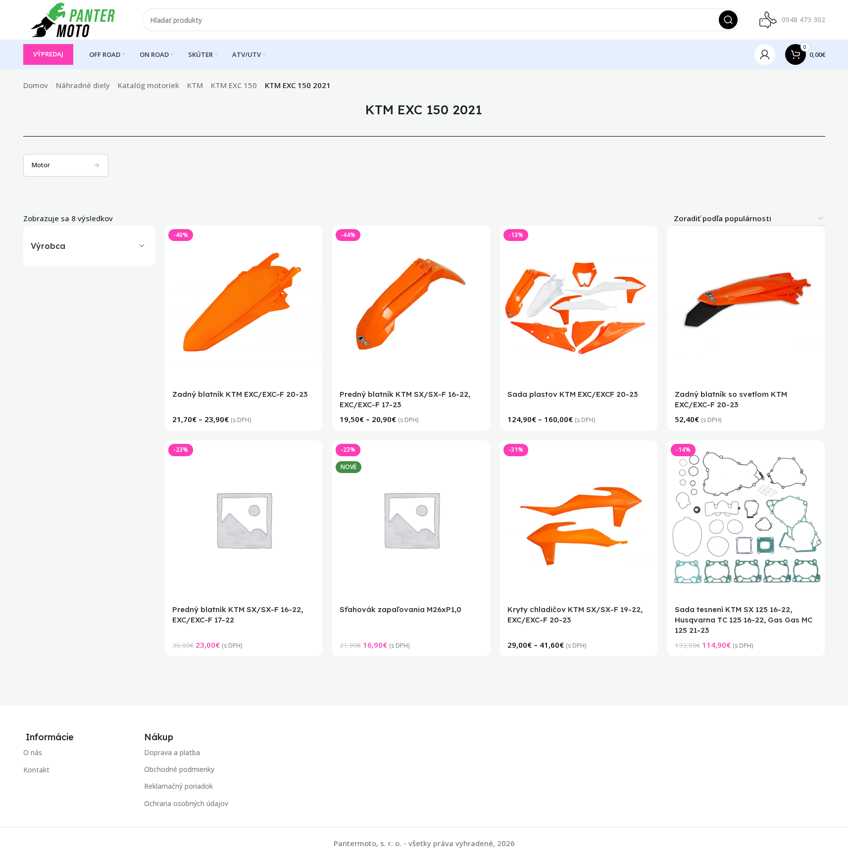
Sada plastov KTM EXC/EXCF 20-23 (572, 394)
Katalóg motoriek (148, 85)
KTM (195, 85)
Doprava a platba (172, 752)
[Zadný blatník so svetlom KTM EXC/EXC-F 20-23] (746, 304)
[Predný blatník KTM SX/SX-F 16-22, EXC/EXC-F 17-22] (243, 519)
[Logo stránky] (72, 19)
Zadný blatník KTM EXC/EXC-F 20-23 (239, 394)
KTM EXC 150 (234, 85)
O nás (32, 752)
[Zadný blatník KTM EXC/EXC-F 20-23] (243, 304)
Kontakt (36, 769)
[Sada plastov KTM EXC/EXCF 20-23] (578, 304)
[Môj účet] (764, 54)
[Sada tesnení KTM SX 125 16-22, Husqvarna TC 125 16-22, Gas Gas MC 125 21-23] (746, 519)
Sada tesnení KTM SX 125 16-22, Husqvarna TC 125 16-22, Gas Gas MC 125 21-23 (743, 620)
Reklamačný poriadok (178, 786)
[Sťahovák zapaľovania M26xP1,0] (411, 519)
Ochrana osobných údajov (186, 803)
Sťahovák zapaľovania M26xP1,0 (401, 609)
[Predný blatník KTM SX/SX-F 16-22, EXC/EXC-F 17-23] (411, 304)
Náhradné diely (83, 85)
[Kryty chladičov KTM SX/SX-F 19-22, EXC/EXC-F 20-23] (578, 519)
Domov (35, 85)
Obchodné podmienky (179, 769)
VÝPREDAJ (48, 53)
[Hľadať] (728, 19)
